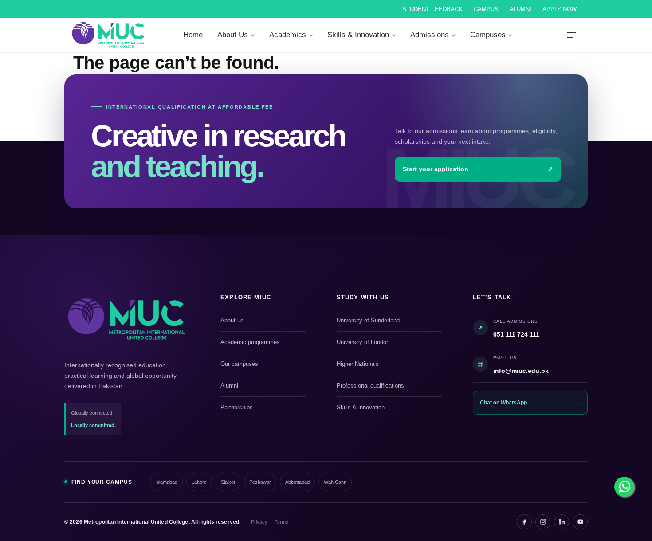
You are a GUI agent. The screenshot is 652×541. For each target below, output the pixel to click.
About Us (232, 35)
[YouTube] (580, 521)
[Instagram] (542, 521)
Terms (281, 522)
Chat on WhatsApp (530, 403)
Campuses (488, 35)
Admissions (429, 35)
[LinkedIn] (561, 521)
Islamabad (166, 482)
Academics (287, 35)
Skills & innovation (388, 408)
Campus (486, 9)
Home (193, 35)
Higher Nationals (388, 365)
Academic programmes (261, 343)
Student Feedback (432, 9)
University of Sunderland (388, 321)
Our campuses (261, 365)
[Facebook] (524, 521)
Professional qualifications (388, 386)
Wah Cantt (335, 482)
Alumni (520, 9)
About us (261, 321)
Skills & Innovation (358, 35)
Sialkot (228, 482)
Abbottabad (297, 482)
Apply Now (559, 9)
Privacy (259, 522)
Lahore (199, 482)
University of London (388, 343)
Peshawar (260, 482)
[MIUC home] (126, 319)
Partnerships (261, 408)
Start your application (478, 169)
